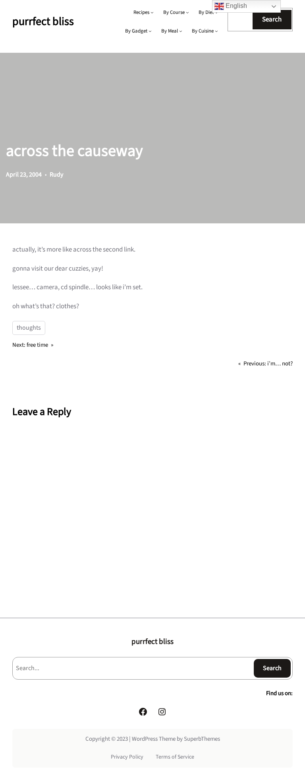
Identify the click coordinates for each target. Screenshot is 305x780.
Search (272, 19)
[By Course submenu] (187, 12)
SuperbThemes (202, 739)
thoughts (29, 327)
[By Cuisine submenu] (216, 31)
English (235, 5)
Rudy (56, 174)
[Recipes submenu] (152, 12)
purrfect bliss (43, 21)
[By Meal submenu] (180, 31)
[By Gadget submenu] (150, 31)
